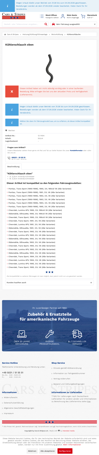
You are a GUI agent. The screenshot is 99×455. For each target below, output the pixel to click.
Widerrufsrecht (10, 397)
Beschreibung (13, 167)
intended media (69, 431)
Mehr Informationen (72, 445)
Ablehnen (32, 451)
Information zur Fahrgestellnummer (69, 373)
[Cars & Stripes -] (13, 16)
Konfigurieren (65, 451)
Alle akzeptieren (47, 451)
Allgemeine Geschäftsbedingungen (18, 408)
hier (88, 401)
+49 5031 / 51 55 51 (12, 372)
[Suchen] (45, 24)
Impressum (8, 413)
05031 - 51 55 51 (18, 157)
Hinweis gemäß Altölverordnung (67, 368)
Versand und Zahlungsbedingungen (69, 384)
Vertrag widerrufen (61, 379)
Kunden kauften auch (16, 282)
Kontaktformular (76, 150)
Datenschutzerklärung (13, 403)
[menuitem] (49, 16)
